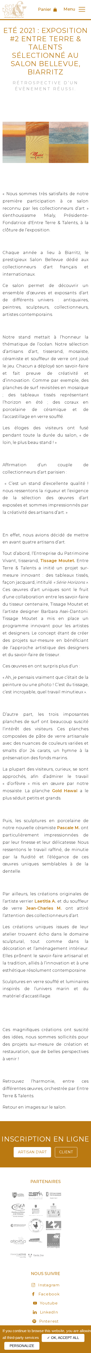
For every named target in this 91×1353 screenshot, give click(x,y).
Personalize (22, 1346)
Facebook (48, 1294)
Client (66, 1152)
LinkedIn (49, 1312)
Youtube (49, 1303)
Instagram (49, 1285)
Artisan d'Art (32, 1152)
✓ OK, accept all (63, 1338)
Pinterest (49, 1321)
